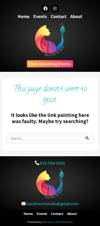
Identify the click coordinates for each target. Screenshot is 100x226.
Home (23, 16)
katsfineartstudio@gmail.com (52, 203)
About (76, 16)
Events (40, 16)
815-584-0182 (52, 163)
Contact (58, 16)
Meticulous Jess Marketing (57, 222)
